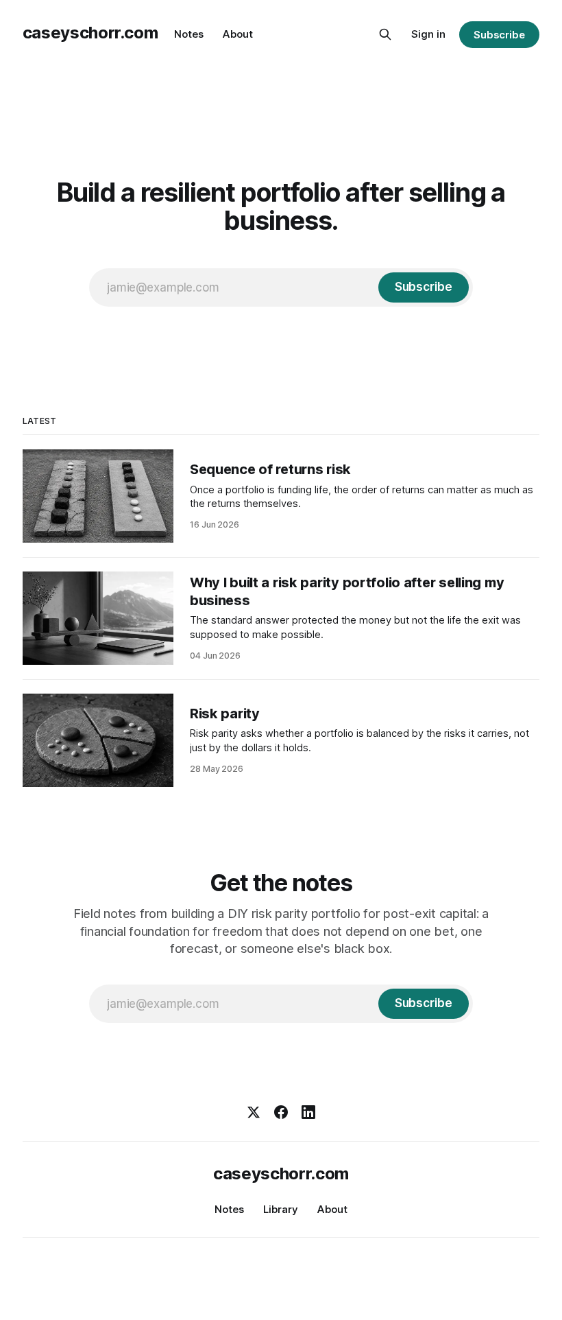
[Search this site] (385, 34)
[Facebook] (281, 1112)
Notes (189, 33)
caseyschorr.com (90, 33)
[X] (253, 1112)
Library (280, 1209)
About (238, 33)
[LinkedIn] (308, 1112)
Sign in (428, 33)
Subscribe (499, 34)
